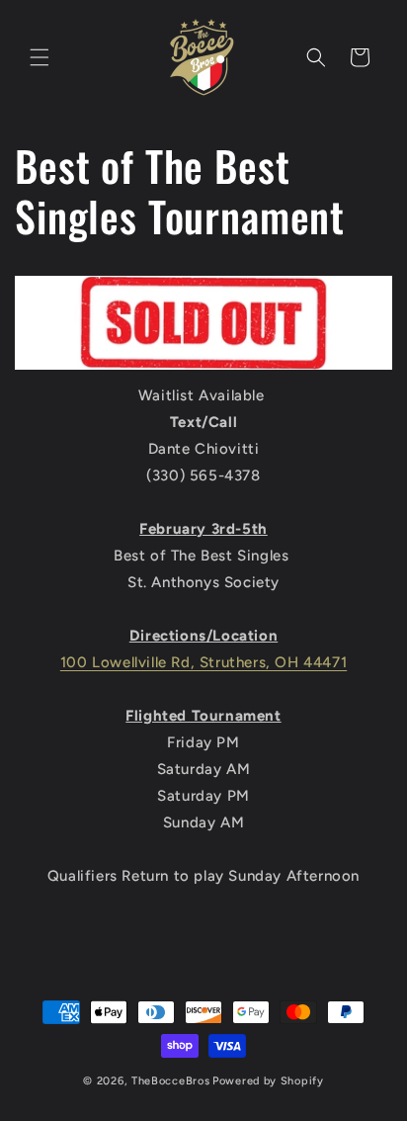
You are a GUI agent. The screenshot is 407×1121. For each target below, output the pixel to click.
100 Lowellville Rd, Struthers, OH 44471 (203, 662)
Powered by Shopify (268, 1081)
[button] (39, 57)
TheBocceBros (170, 1081)
